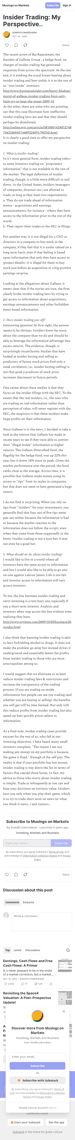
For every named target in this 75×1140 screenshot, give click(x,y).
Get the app (56, 1122)
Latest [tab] (18, 950)
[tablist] (19, 902)
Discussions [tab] (32, 950)
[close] (64, 1011)
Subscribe (53, 5)
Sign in (67, 5)
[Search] (68, 950)
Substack (18, 1132)
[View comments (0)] (16, 45)
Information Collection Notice (40, 855)
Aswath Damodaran (24, 32)
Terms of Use (56, 852)
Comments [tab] (12, 902)
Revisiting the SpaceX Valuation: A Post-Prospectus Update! (27, 997)
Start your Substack (27, 1122)
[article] (37, 972)
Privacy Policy (44, 1096)
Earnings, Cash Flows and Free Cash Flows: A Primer (27, 963)
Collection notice (37, 1113)
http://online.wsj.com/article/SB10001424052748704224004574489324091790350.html (37, 130)
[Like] (7, 45)
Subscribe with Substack (40, 1080)
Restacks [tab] (28, 902)
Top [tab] (7, 950)
